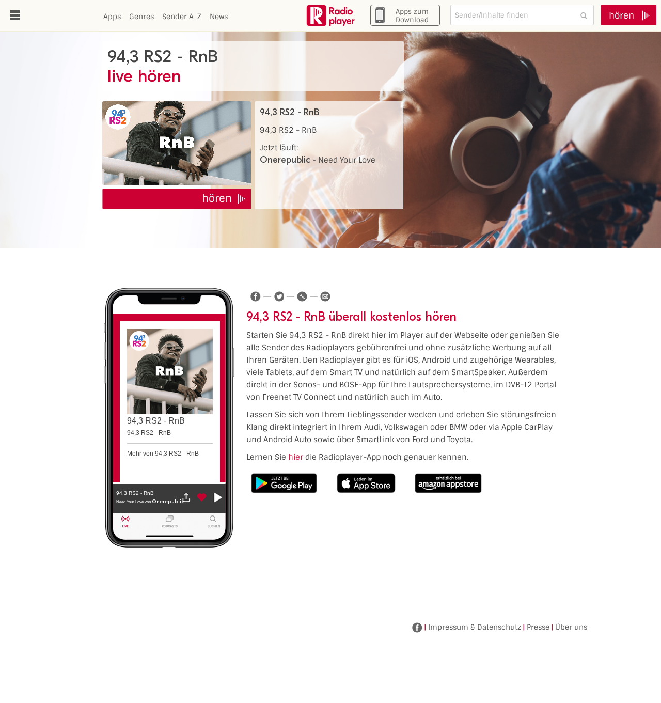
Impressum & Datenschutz (474, 627)
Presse (538, 627)
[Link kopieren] (302, 296)
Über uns (571, 627)
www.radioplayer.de (330, 15)
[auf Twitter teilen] (279, 296)
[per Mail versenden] (325, 296)
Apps (112, 16)
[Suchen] (583, 15)
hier (295, 457)
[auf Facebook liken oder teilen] (255, 296)
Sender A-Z (181, 16)
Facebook (417, 627)
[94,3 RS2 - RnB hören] (176, 143)
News (219, 16)
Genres (141, 16)
